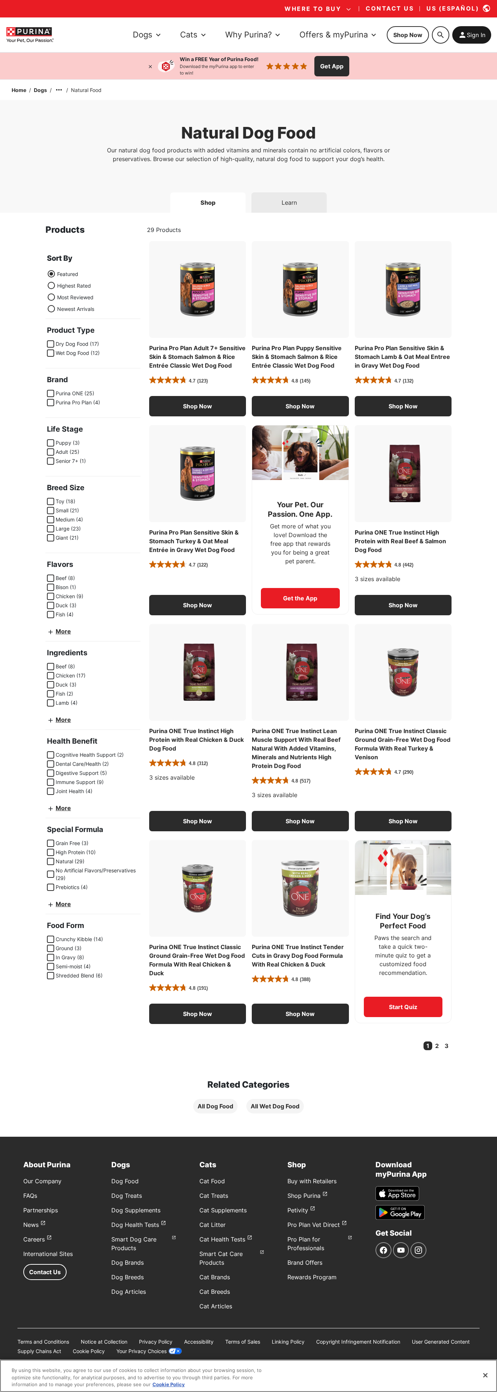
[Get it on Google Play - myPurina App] (400, 1212)
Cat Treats (213, 1195)
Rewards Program (312, 1277)
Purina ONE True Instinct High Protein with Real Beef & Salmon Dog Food (400, 541)
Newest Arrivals (75, 309)
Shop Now (407, 35)
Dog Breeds (127, 1277)
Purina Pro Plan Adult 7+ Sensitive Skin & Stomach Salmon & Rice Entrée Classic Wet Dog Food (197, 356)
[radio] (51, 273)
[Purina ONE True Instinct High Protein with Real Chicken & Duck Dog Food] (197, 672)
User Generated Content (441, 1342)
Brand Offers (304, 1262)
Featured (67, 274)
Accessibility (199, 1342)
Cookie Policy (89, 1351)
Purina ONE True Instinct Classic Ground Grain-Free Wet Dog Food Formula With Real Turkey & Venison (402, 744)
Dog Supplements (135, 1210)
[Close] (150, 66)
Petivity (297, 1210)
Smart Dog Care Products (133, 1244)
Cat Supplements (223, 1210)
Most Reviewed (75, 297)
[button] (197, 406)
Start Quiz (403, 1007)
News (31, 1224)
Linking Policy (288, 1342)
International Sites (48, 1253)
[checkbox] (50, 344)
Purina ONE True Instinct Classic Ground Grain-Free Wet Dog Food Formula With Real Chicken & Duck (197, 960)
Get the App (300, 598)
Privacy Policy (155, 1342)
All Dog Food (215, 1106)
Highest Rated (74, 286)
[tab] (208, 202)
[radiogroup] (70, 291)
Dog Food (125, 1181)
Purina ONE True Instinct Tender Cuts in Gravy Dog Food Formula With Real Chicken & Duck (298, 955)
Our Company (42, 1181)
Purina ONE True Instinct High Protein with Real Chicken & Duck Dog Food (196, 739)
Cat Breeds (214, 1291)
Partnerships (40, 1210)
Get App (331, 66)
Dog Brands (127, 1262)
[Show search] (440, 35)
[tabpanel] (248, 675)
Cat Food (212, 1181)
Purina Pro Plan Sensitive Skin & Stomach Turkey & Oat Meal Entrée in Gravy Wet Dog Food (194, 541)
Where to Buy (313, 8)
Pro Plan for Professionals (305, 1244)
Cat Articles (215, 1306)
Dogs (40, 90)
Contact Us (45, 1272)
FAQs (30, 1195)
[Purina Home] (30, 35)
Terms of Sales (242, 1342)
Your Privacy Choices (141, 1351)
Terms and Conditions (43, 1342)
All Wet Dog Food (275, 1106)
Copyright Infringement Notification (358, 1342)
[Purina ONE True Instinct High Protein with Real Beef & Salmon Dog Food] (403, 473)
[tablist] (248, 200)
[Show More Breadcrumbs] (59, 89)
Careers (34, 1239)
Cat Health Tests (222, 1239)
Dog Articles (128, 1291)
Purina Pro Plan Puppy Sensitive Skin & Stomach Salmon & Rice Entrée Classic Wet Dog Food (297, 356)
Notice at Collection (104, 1342)
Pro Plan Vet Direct (313, 1224)
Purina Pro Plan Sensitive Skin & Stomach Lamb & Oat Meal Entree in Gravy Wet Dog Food (402, 356)
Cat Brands (214, 1277)
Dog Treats (126, 1195)
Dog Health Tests (135, 1224)
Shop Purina (304, 1195)
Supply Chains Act (39, 1351)
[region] (248, 1376)
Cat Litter (212, 1224)
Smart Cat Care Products (221, 1258)
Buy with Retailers (312, 1181)
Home (19, 90)
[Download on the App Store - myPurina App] (397, 1193)
